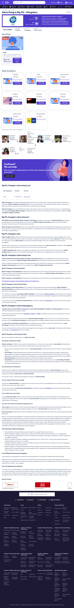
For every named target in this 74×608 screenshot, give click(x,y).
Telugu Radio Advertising (48, 531)
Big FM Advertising (48, 534)
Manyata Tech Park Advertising (66, 562)
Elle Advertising (41, 562)
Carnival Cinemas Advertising (8, 560)
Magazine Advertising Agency (57, 579)
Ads (30, 510)
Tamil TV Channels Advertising (31, 537)
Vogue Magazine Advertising (49, 565)
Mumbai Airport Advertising (66, 531)
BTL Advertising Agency (58, 599)
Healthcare (57, 520)
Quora (39, 515)
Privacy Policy (15, 515)
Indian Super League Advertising (40, 578)
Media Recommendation (33, 513)
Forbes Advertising (40, 558)
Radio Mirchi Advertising (40, 531)
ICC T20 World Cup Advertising (49, 573)
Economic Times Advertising (32, 562)
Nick (22, 574)
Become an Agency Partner (15, 508)
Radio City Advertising (48, 538)
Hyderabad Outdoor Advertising (6, 583)
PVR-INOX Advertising (6, 556)
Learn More (9, 176)
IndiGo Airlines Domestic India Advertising (66, 539)
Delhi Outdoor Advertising (15, 573)
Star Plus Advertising (23, 545)
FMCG (55, 515)
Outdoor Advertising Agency (57, 595)
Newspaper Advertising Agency (57, 590)
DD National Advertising (23, 532)
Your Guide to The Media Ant (8, 508)
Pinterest (48, 512)
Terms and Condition (6, 512)
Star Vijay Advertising (23, 536)
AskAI (68, 12)
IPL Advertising (41, 573)
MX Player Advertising (14, 533)
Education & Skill (66, 517)
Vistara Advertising (57, 539)
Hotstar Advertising (6, 541)
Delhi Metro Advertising (65, 558)
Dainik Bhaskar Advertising (32, 558)
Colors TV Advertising (31, 545)
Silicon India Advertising (40, 565)
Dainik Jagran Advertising (24, 565)
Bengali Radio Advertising (41, 538)
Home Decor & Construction (66, 520)
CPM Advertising (16, 530)
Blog (39, 507)
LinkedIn (48, 510)
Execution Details (18, 79)
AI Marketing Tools (24, 517)
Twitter (39, 510)
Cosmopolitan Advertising (49, 558)
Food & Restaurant (56, 512)
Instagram (40, 512)
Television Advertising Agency (65, 590)
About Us (31, 500)
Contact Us (54, 2)
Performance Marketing (7, 533)
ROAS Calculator (32, 507)
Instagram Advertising (6, 544)
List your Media (15, 512)
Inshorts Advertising (14, 541)
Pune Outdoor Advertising (15, 578)
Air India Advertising (57, 531)
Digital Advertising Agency (65, 574)
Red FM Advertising (40, 534)
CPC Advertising (7, 530)
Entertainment (66, 515)
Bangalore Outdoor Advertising (6, 578)
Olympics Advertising (48, 578)
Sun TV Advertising (31, 532)
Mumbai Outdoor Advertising (7, 573)
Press (47, 515)
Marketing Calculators (23, 513)
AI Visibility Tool (32, 520)
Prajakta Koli (31, 574)
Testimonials (6, 515)
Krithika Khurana (32, 576)
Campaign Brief (24, 507)
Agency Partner (55, 500)
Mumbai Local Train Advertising (58, 562)
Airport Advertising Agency (57, 574)
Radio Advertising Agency (67, 579)
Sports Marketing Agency (66, 595)
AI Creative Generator (31, 517)
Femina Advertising (48, 562)
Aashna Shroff (24, 579)
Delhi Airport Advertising (57, 534)
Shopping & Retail (58, 508)
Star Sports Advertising (23, 549)
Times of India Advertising (24, 558)
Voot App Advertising (6, 537)
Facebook (48, 507)
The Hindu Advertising (23, 562)
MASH (22, 510)
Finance (56, 517)
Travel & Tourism (66, 512)
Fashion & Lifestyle (65, 508)
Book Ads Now (27, 196)
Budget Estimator (24, 520)
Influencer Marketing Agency (65, 585)
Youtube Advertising (14, 537)
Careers (14, 517)
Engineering (57, 524)
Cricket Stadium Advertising (58, 558)
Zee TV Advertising (23, 541)
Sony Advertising (32, 541)
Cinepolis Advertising (14, 556)
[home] (6, 3)
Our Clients (43, 500)
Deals (5, 517)
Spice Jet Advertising (65, 534)
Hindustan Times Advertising (32, 565)
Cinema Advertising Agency (57, 585)
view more (19, 56)
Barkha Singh (24, 576)
